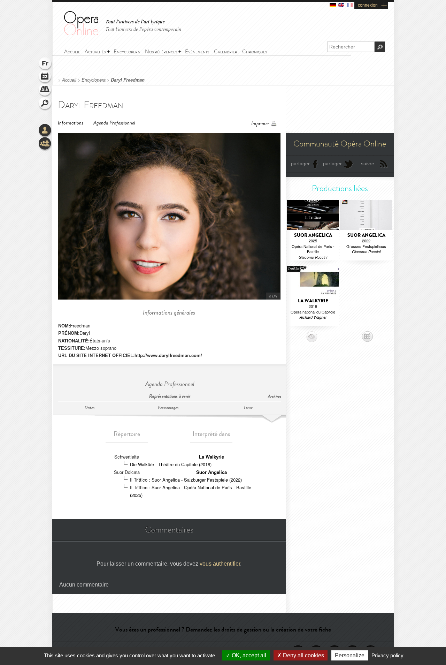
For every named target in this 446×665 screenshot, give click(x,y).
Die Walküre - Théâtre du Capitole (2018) (171, 464)
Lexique (45, 91)
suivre (367, 163)
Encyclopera (94, 80)
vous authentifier (220, 564)
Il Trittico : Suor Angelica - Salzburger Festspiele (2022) (186, 479)
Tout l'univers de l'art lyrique (135, 21)
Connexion (45, 131)
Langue (45, 64)
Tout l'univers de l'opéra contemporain (143, 28)
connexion (368, 5)
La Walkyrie (211, 456)
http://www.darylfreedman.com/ (168, 355)
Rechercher (45, 104)
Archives (274, 397)
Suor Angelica (211, 472)
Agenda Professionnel (114, 123)
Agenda (45, 77)
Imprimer (260, 123)
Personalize (349, 655)
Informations (70, 123)
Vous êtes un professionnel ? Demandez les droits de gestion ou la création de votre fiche (223, 629)
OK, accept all (248, 655)
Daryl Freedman (128, 80)
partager (300, 163)
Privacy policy (387, 655)
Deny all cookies (303, 655)
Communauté (45, 144)
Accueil (69, 80)
